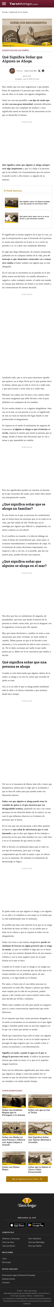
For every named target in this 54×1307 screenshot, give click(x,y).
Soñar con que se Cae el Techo (39, 1111)
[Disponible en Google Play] (36, 1225)
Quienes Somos (8, 1279)
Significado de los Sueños (18, 12)
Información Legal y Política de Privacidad (18, 1275)
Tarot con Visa (8, 1242)
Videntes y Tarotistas (11, 1239)
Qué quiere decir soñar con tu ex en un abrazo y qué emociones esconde (34, 218)
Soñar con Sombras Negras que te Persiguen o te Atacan (13, 1112)
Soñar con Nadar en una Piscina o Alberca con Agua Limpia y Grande (13, 1141)
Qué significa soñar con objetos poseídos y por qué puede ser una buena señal (34, 203)
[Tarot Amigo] (23, 3)
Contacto (6, 1283)
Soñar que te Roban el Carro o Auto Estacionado (39, 1169)
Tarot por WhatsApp (36, 1242)
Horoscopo (6, 1262)
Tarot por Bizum (8, 1246)
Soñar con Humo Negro (10, 1168)
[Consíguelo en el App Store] (17, 1225)
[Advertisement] (27, 143)
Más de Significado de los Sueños (25, 1179)
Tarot (4, 1259)
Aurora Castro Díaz (30, 71)
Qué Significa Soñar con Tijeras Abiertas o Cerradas (39, 1140)
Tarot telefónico (34, 1239)
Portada (5, 12)
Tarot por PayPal (34, 1246)
